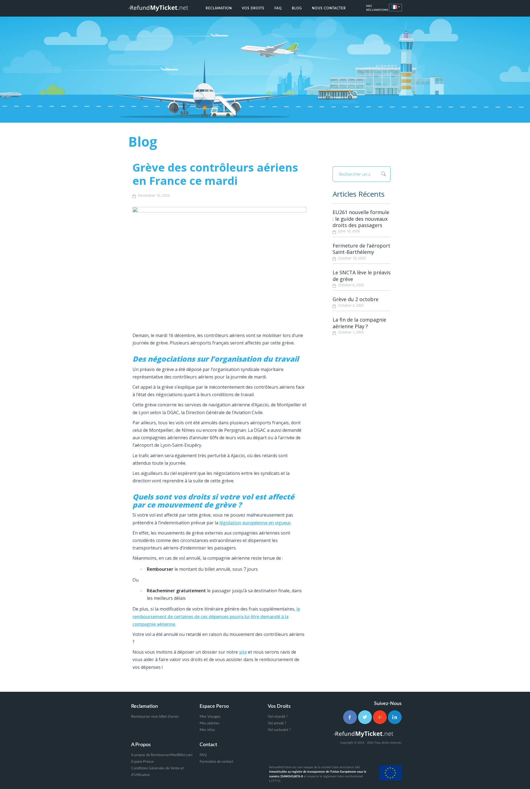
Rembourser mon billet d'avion (155, 717)
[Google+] (380, 717)
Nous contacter (329, 8)
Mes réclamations (377, 8)
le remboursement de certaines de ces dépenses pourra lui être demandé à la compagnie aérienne (216, 616)
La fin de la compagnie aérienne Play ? (359, 322)
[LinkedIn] (395, 717)
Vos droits (253, 8)
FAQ (278, 8)
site (243, 652)
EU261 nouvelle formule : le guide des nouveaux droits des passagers (361, 218)
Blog (297, 8)
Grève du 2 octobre (355, 299)
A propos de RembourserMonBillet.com (162, 755)
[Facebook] (350, 717)
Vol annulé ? (277, 723)
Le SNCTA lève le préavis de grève (362, 275)
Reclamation (219, 8)
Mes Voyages (210, 717)
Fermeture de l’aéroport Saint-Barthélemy (361, 248)
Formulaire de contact (216, 762)
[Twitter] (365, 717)
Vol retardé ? (278, 717)
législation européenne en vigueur (255, 523)
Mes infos (207, 730)
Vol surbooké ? (279, 730)
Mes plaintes (209, 723)
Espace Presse (142, 762)
